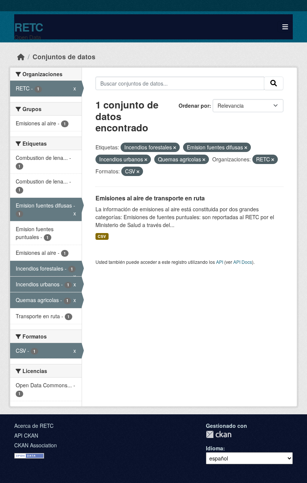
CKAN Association (35, 445)
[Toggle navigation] (285, 26)
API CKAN (26, 435)
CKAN (218, 434)
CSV (102, 236)
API (219, 262)
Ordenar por (194, 105)
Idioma (214, 448)
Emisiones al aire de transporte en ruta (150, 198)
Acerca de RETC (34, 425)
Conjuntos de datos (64, 56)
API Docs (242, 262)
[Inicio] (21, 56)
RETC (28, 27)
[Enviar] (273, 83)
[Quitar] (174, 147)
